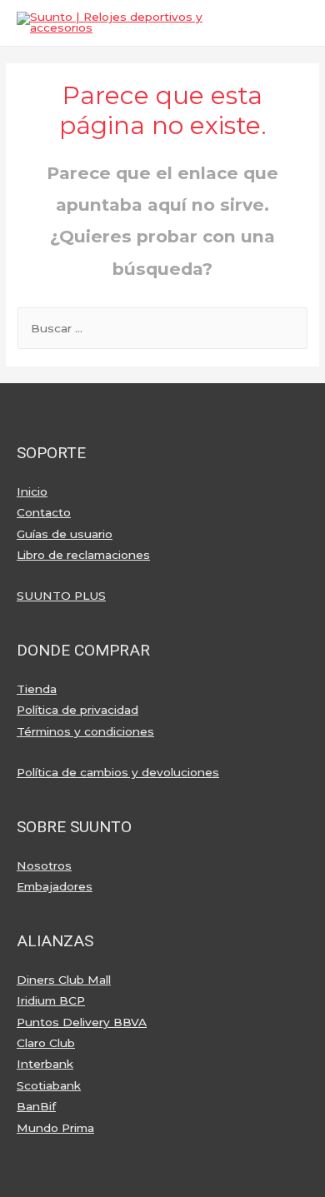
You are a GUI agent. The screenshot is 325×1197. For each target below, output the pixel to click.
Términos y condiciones (85, 731)
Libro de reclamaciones (83, 554)
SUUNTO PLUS (61, 595)
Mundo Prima (55, 1128)
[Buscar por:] (163, 328)
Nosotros (44, 865)
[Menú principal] (291, 22)
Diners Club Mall (64, 979)
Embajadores (54, 886)
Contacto (44, 512)
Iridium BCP (51, 1000)
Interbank (45, 1063)
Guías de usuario (64, 534)
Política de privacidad (77, 709)
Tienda (37, 689)
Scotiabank (49, 1085)
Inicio (32, 491)
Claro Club (46, 1043)
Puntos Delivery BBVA (82, 1022)
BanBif (36, 1106)
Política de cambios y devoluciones (118, 772)
